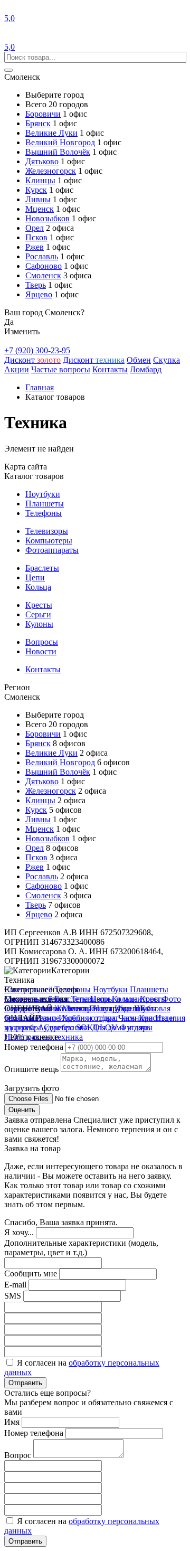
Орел (34, 227)
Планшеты (44, 503)
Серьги (38, 614)
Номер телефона (34, 1046)
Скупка (166, 359)
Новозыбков (47, 218)
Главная (39, 387)
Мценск (39, 208)
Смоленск (43, 275)
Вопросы (41, 641)
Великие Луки (51, 132)
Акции (16, 369)
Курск (36, 189)
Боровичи (43, 113)
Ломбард (146, 369)
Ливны (38, 199)
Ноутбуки (42, 494)
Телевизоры (46, 531)
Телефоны (43, 513)
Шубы (145, 1008)
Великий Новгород (60, 142)
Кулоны (39, 623)
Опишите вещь (32, 1069)
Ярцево (38, 294)
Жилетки (71, 1008)
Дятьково (42, 161)
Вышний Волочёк (57, 151)
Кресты (38, 604)
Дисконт (32, 359)
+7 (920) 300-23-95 (37, 350)
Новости (40, 651)
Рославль (41, 256)
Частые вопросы (60, 369)
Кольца (38, 586)
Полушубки (111, 1008)
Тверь (35, 284)
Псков (36, 237)
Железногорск (50, 170)
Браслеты (42, 567)
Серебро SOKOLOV (82, 1027)
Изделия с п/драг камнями (107, 1017)
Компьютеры (48, 540)
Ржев (34, 246)
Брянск (38, 123)
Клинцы (40, 180)
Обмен (139, 359)
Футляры (136, 1027)
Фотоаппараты (52, 550)
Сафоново (43, 265)
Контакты (110, 369)
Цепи (35, 577)
